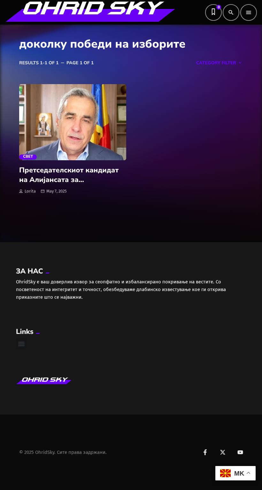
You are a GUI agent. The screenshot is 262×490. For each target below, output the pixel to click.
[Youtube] (240, 452)
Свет (28, 156)
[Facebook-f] (205, 452)
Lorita (30, 191)
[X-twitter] (222, 452)
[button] (21, 343)
